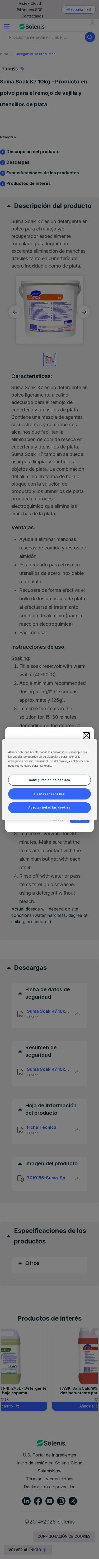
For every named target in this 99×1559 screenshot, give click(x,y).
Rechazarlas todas (49, 794)
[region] (49, 779)
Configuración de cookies (49, 780)
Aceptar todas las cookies (49, 807)
